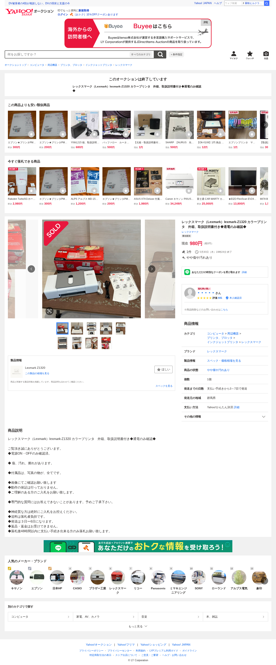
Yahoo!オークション (99, 644)
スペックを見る (164, 386)
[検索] (266, 3)
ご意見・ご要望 (149, 655)
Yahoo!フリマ (126, 644)
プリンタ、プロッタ (71, 65)
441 (220, 297)
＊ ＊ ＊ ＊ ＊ (206, 293)
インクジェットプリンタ (98, 65)
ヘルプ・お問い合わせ (174, 655)
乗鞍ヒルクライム (254, 3)
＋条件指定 (176, 54)
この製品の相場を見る (37, 373)
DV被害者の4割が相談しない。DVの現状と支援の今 (39, 3)
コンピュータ (37, 65)
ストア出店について (126, 655)
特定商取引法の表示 (100, 655)
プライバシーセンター (119, 650)
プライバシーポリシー (91, 650)
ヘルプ (218, 3)
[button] (225, 416)
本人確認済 (236, 297)
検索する (160, 54)
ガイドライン (189, 650)
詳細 (244, 272)
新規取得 (84, 10)
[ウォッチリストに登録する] (31, 134)
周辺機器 (52, 65)
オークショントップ (15, 65)
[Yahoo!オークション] (30, 9)
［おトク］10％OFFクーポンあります (95, 14)
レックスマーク (123, 65)
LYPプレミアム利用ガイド (164, 650)
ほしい (166, 369)
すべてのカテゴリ (141, 54)
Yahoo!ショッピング (153, 644)
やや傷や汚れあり (218, 370)
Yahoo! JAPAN (203, 3)
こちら (224, 309)
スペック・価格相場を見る (224, 360)
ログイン (63, 14)
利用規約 (140, 650)
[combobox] (67, 54)
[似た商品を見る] (49, 311)
